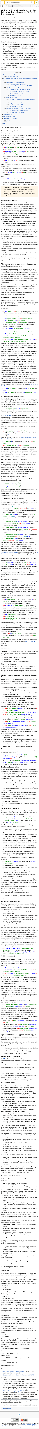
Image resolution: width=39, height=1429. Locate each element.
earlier (10, 961)
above (24, 1000)
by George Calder (13, 1391)
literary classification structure (9, 552)
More (11, 5)
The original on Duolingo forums (13, 1371)
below (27, 357)
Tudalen (3, 6)
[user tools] (36, 2)
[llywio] (3, 2)
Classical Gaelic (7, 415)
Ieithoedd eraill (32, 6)
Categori (4, 1408)
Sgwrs (7, 6)
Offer (36, 6)
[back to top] (19, 1414)
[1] (8, 434)
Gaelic (9, 1408)
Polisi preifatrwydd (29, 1425)
